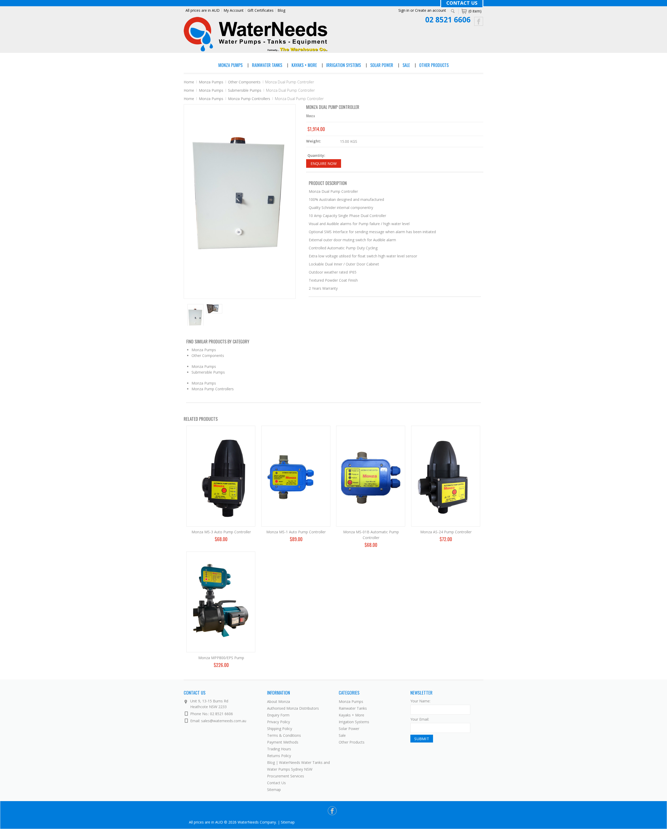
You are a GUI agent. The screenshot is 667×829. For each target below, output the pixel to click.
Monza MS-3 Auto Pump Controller (221, 531)
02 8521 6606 (448, 19)
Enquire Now (324, 163)
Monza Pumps (230, 65)
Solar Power (381, 65)
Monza (310, 115)
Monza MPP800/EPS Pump (221, 657)
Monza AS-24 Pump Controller (446, 531)
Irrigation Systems (343, 65)
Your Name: (420, 700)
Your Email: (419, 719)
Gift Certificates (261, 10)
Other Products (434, 65)
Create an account (430, 10)
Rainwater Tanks (267, 65)
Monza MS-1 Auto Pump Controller (296, 531)
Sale (406, 65)
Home (189, 81)
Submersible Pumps (244, 90)
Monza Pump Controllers (249, 98)
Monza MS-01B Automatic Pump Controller (371, 534)
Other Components (244, 81)
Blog (281, 10)
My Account (234, 10)
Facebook (478, 21)
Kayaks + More (304, 65)
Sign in (403, 10)
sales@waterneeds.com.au (223, 720)
